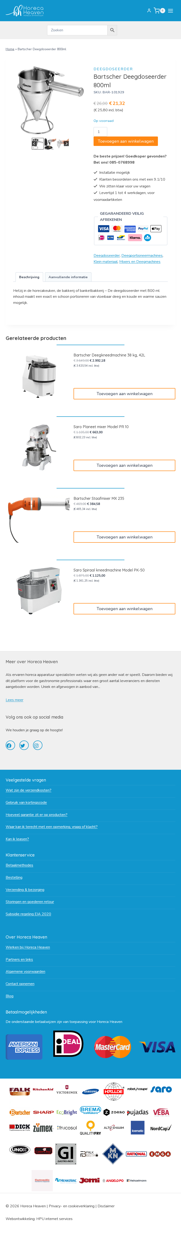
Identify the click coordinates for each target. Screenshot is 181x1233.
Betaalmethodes (19, 865)
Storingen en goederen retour (30, 901)
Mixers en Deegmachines (139, 261)
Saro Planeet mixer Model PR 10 (101, 426)
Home (10, 49)
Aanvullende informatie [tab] (68, 277)
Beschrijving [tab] (29, 277)
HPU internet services (54, 1218)
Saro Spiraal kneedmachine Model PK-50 (109, 570)
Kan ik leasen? (17, 839)
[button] (38, 144)
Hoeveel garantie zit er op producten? (36, 814)
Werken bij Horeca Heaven (28, 947)
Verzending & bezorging (25, 889)
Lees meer (14, 700)
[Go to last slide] (34, 143)
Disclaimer (106, 1206)
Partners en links (19, 959)
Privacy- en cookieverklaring (72, 1206)
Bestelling (14, 877)
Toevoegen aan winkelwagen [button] (124, 394)
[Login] (149, 10)
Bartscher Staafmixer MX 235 (99, 498)
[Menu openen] (171, 10)
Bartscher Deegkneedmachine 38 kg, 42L (109, 355)
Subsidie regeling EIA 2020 (28, 914)
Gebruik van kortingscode (26, 802)
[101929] (50, 99)
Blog (9, 996)
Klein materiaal (106, 261)
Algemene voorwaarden (25, 971)
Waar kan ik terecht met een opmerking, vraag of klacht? (52, 826)
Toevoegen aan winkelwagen (126, 141)
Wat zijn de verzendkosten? (28, 790)
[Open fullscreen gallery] (83, 132)
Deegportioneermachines (142, 255)
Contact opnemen (20, 983)
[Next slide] (66, 143)
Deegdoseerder (113, 69)
